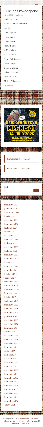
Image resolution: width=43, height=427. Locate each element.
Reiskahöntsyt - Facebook (18, 159)
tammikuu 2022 (11, 259)
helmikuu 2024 (11, 239)
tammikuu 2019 (11, 312)
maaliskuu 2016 (11, 335)
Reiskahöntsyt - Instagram (18, 168)
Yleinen (10, 86)
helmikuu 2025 (11, 224)
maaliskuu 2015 (11, 343)
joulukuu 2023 (10, 243)
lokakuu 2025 (10, 216)
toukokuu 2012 (11, 385)
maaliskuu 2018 (11, 320)
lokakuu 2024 (10, 232)
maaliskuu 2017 (11, 324)
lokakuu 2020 (10, 274)
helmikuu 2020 (11, 293)
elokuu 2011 (9, 405)
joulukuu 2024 (10, 228)
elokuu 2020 (10, 278)
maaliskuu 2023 (11, 247)
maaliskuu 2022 (11, 255)
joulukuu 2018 (10, 316)
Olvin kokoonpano (10, 96)
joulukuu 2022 (10, 251)
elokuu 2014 (9, 351)
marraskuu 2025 (11, 212)
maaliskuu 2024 (11, 235)
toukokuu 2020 (11, 282)
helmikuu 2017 (11, 328)
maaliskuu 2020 (11, 289)
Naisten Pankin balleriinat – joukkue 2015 (32, 99)
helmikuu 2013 (10, 374)
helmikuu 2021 (11, 266)
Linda (20, 15)
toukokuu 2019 (11, 301)
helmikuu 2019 (11, 309)
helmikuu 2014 (11, 366)
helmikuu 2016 (11, 339)
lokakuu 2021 (10, 262)
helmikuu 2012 (11, 397)
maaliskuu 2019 (11, 305)
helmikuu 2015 (11, 347)
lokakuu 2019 (10, 297)
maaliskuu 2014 (11, 362)
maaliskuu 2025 (11, 220)
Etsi (6, 187)
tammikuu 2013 (11, 378)
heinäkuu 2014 (10, 355)
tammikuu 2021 (11, 270)
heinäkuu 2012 (11, 382)
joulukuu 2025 (10, 209)
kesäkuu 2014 (10, 359)
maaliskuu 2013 (11, 370)
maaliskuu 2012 (11, 393)
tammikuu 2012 (11, 401)
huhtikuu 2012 (10, 389)
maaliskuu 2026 (11, 205)
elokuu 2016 (9, 332)
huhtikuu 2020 (11, 285)
